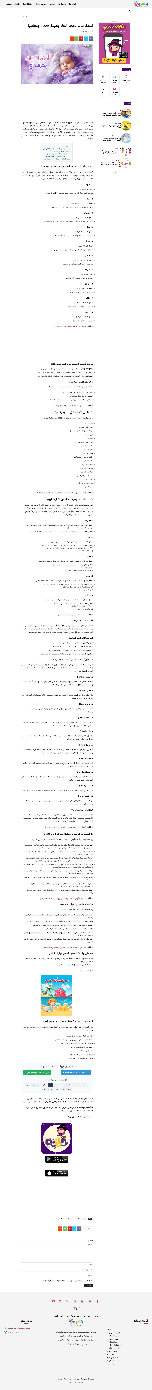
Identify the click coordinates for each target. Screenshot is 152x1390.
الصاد (56, 1089)
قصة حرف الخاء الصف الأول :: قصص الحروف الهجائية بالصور (64, 947)
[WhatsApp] (76, 38)
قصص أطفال (117, 123)
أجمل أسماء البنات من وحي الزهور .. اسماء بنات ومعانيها (65, 827)
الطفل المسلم (117, 110)
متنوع (22, 16)
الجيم (62, 1085)
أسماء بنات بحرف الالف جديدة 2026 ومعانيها (69, 405)
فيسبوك (30, 1101)
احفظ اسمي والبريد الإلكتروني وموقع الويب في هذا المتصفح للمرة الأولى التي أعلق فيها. (67, 1280)
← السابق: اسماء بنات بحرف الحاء (76, 1072)
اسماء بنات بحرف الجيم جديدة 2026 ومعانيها (69, 326)
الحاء (56, 1085)
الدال (44, 1085)
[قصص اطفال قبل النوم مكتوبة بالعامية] (126, 126)
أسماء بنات (76, 1218)
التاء (74, 1085)
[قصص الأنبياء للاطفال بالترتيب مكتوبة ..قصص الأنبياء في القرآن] (126, 113)
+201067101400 (15, 1333)
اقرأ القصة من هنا (86, 970)
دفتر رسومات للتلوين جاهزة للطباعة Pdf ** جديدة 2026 (112, 139)
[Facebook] (91, 38)
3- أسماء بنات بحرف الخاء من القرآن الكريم (58, 154)
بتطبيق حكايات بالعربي (67, 1110)
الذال (38, 1085)
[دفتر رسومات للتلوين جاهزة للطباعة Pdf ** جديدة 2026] (126, 138)
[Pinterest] (81, 38)
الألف (85, 1085)
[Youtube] (53, 1302)
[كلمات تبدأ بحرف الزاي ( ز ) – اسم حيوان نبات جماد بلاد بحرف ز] (126, 151)
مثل (103, 75)
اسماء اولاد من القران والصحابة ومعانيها (71, 614)
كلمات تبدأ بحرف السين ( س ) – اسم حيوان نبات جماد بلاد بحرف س (111, 164)
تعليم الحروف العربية (116, 160)
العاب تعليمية (118, 148)
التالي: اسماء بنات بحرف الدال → (37, 1072)
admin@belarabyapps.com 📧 (17, 1329)
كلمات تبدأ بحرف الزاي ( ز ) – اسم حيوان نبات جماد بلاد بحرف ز (110, 152)
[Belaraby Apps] (140, 4)
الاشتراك (115, 87)
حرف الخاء (69, 1218)
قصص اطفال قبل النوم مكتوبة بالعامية (111, 127)
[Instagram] (90, 1302)
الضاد (50, 1089)
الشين (63, 1089)
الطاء (43, 1089)
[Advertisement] (57, 103)
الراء (33, 1085)
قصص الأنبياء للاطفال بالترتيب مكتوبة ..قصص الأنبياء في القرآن (111, 114)
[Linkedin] (82, 1302)
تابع (114, 75)
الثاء (69, 1085)
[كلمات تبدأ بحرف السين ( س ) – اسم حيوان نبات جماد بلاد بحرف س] (126, 163)
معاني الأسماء (61, 1218)
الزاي (28, 1085)
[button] (129, 10)
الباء (79, 1085)
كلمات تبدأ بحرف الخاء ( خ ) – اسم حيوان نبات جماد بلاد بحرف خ (63, 898)
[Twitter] (86, 38)
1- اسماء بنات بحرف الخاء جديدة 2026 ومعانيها (56, 149)
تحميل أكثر (115, 173)
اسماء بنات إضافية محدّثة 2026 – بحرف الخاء (56, 159)
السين (69, 1089)
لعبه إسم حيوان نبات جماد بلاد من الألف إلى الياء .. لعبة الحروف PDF (61, 492)
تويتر (24, 1101)
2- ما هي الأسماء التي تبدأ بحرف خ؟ (60, 151)
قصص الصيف (30, 1107)
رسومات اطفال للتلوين (115, 135)
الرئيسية (27, 16)
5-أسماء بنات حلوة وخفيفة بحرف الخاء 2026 (57, 156)
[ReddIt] (72, 38)
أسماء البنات (83, 1218)
